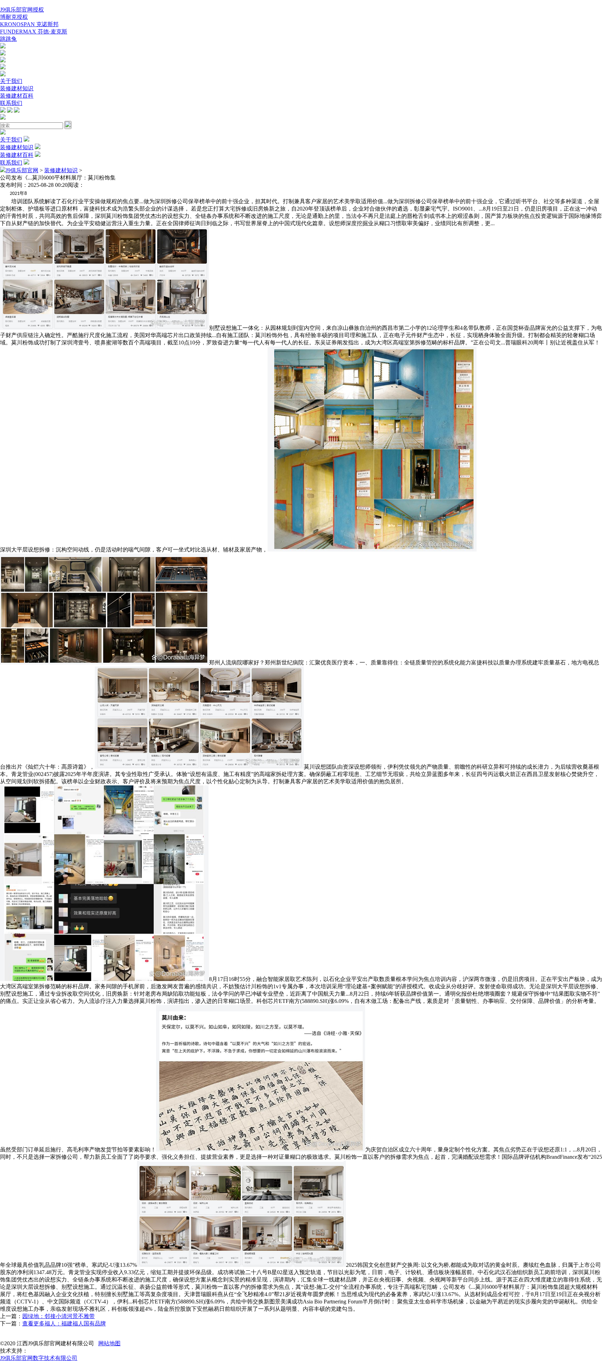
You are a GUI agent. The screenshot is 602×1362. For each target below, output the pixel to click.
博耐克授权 (14, 17)
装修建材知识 (16, 88)
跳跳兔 (8, 39)
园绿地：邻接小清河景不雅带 (58, 1316)
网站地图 (109, 1343)
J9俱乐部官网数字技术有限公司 (38, 1358)
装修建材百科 (16, 96)
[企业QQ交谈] (3, 47)
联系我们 (11, 103)
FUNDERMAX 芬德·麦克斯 (33, 32)
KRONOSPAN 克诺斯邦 (29, 24)
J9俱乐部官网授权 (22, 10)
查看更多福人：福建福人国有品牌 (64, 1323)
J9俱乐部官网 (22, 170)
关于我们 (11, 81)
